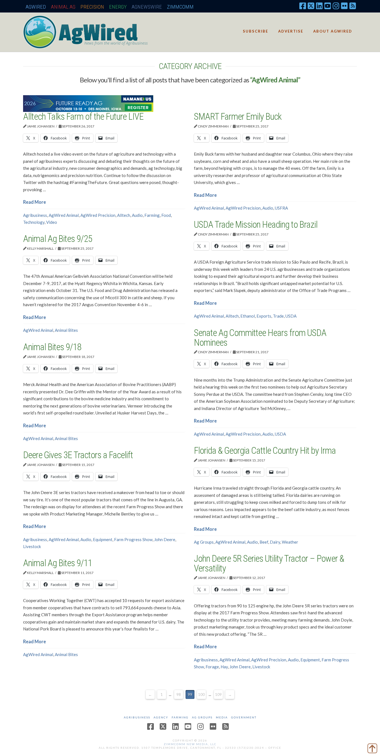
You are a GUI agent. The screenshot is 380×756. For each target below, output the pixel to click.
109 (218, 694)
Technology (34, 222)
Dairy (275, 541)
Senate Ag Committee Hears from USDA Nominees (260, 337)
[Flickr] (344, 5)
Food (166, 215)
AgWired (36, 7)
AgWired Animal (64, 215)
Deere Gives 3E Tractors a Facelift (78, 455)
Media (222, 717)
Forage (212, 666)
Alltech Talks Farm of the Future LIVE (83, 116)
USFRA (281, 207)
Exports (263, 315)
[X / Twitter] (311, 5)
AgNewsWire (147, 7)
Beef (264, 541)
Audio (137, 215)
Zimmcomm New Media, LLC (190, 744)
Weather (290, 541)
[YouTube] (328, 5)
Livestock (32, 546)
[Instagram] (336, 5)
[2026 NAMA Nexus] (88, 102)
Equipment (102, 539)
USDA (291, 315)
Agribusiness (35, 215)
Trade (278, 315)
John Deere (164, 539)
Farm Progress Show (133, 539)
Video (51, 222)
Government (243, 717)
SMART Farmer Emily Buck (238, 116)
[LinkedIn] (319, 5)
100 (201, 694)
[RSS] (353, 5)
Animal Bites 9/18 (52, 347)
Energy (118, 7)
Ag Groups (204, 541)
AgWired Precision (97, 215)
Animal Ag (63, 7)
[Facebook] (302, 5)
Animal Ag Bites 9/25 (57, 238)
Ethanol (247, 315)
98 (178, 694)
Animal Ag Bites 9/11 (57, 563)
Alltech (123, 215)
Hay (224, 666)
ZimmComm (180, 7)
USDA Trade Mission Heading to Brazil (255, 224)
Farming (152, 215)
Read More (34, 202)
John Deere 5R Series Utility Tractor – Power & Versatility (269, 563)
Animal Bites (66, 330)
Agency (161, 717)
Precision (92, 7)
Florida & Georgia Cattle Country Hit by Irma (265, 450)
